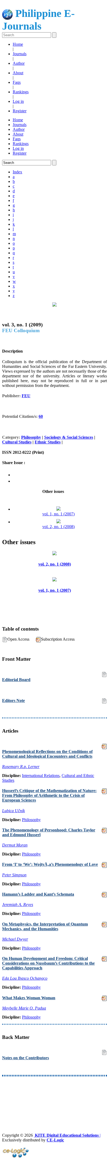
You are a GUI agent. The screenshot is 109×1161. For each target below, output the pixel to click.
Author (19, 63)
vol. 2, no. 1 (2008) (58, 526)
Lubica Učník (13, 810)
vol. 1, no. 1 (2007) (58, 514)
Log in (18, 101)
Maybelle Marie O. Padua (24, 1008)
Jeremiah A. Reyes (17, 904)
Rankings (21, 92)
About (18, 73)
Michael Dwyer (15, 939)
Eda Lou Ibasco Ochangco (24, 978)
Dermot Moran (15, 845)
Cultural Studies (16, 442)
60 (41, 416)
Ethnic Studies (48, 442)
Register (19, 111)
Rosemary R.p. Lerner (20, 766)
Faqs (17, 82)
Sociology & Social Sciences (68, 437)
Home (18, 44)
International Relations (41, 775)
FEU (26, 396)
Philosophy (31, 437)
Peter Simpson (14, 875)
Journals (19, 54)
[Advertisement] (54, 1094)
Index (17, 172)
